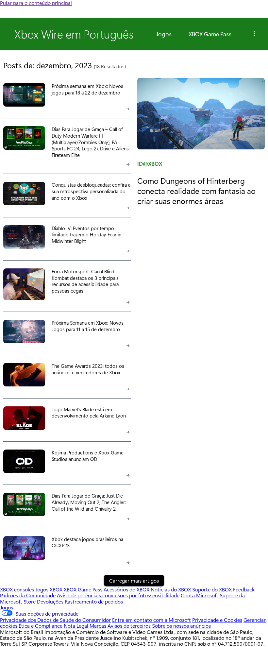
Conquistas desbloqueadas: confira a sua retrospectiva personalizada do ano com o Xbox (91, 191)
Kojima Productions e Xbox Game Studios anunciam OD (88, 455)
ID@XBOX (149, 165)
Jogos (164, 34)
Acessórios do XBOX (127, 589)
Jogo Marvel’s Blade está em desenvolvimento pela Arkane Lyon (89, 412)
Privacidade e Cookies (217, 619)
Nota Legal (77, 625)
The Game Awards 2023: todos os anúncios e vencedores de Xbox (88, 369)
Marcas (98, 625)
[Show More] (254, 34)
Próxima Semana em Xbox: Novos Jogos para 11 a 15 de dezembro (88, 325)
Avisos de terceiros (129, 625)
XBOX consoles (17, 589)
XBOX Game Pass (210, 34)
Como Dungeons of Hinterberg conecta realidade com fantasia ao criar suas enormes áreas (196, 190)
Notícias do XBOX (171, 589)
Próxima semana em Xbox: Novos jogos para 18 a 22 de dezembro (87, 89)
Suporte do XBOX (212, 589)
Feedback (244, 589)
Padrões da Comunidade (28, 595)
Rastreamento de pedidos (94, 601)
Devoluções (50, 601)
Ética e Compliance (40, 625)
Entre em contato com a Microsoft (151, 619)
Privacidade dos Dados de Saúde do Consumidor (55, 619)
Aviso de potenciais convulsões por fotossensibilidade (118, 595)
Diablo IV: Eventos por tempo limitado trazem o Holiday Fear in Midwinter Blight (86, 234)
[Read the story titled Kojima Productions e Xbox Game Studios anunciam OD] (24, 462)
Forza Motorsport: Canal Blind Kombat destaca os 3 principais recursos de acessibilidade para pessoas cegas (85, 281)
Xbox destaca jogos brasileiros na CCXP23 (87, 542)
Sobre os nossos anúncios (181, 625)
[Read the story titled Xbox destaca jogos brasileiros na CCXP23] (24, 548)
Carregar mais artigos (134, 580)
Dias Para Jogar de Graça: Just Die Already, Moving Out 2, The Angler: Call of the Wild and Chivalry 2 (89, 502)
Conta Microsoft (199, 595)
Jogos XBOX (49, 589)
